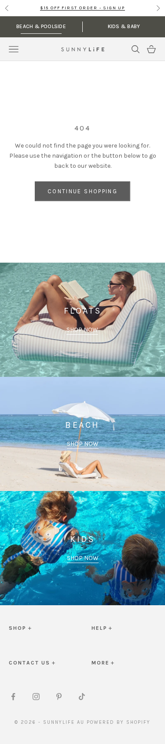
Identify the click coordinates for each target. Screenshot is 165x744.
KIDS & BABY (124, 26)
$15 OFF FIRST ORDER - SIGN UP (82, 8)
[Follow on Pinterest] (59, 696)
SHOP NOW (82, 329)
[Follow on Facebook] (13, 696)
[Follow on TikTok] (81, 696)
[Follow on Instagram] (36, 696)
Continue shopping (82, 191)
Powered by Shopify (118, 722)
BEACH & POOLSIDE (41, 26)
